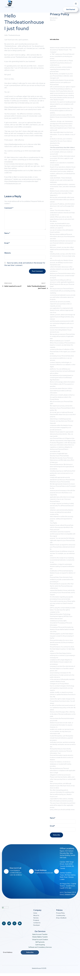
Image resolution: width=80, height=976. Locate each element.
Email (7, 243)
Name (7, 233)
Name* (52, 818)
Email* (52, 826)
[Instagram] (14, 923)
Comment (8, 208)
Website (7, 253)
